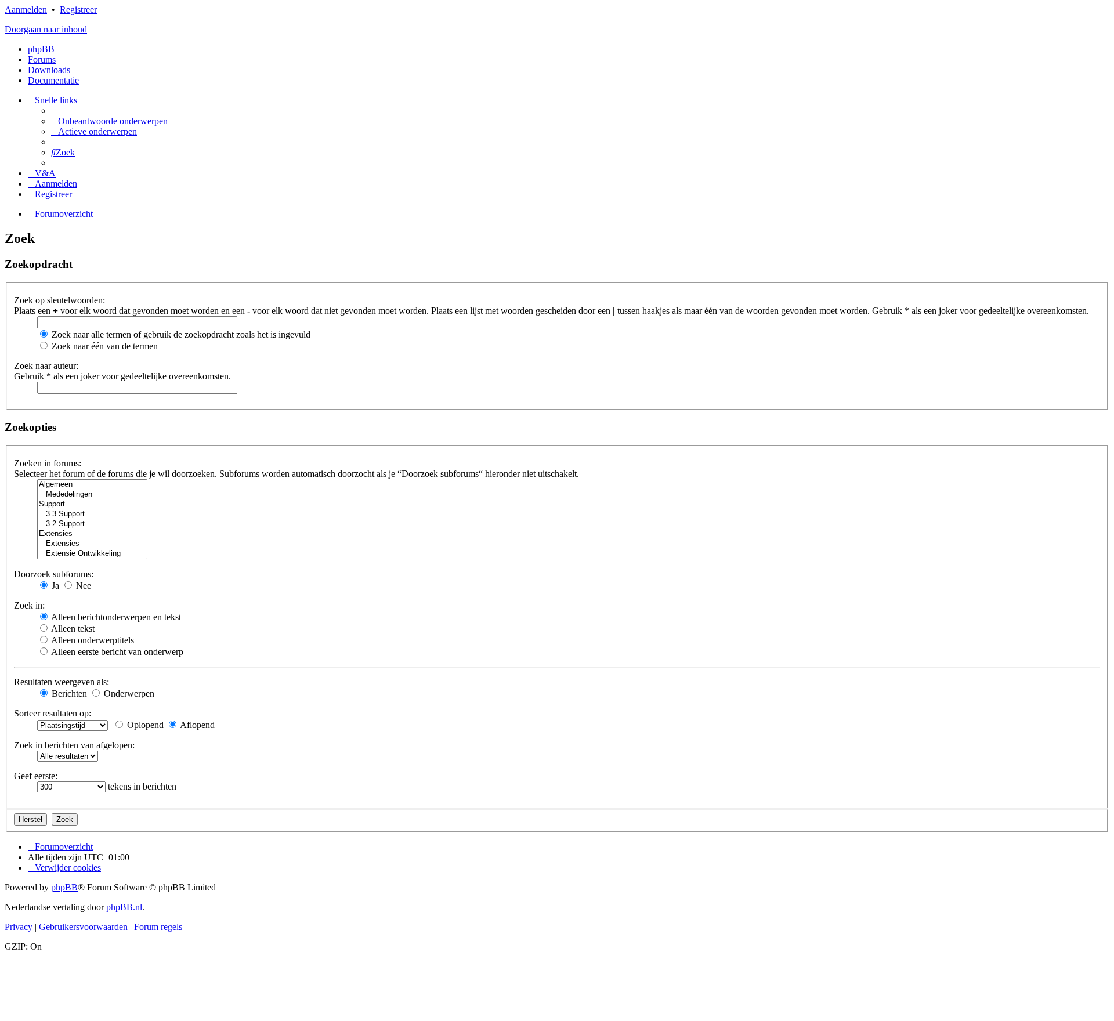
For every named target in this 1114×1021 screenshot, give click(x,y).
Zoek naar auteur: (46, 366)
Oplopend (144, 725)
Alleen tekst (72, 628)
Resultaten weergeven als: (61, 682)
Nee (82, 586)
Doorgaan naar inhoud (46, 29)
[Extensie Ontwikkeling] (92, 554)
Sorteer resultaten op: (52, 713)
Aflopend (196, 725)
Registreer (78, 10)
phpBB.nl (124, 907)
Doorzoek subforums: (53, 574)
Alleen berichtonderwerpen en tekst (115, 617)
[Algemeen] (92, 485)
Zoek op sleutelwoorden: (59, 300)
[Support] (92, 504)
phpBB (41, 49)
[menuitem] (109, 121)
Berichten (68, 693)
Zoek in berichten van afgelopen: (74, 745)
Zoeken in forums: (47, 463)
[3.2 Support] (92, 524)
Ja (54, 586)
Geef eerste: (35, 776)
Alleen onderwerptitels (91, 640)
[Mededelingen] (92, 494)
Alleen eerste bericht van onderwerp (116, 652)
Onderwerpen (128, 693)
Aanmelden (26, 10)
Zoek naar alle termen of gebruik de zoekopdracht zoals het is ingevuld (179, 334)
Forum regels (158, 927)
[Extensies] (92, 534)
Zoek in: (29, 605)
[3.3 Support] (92, 514)
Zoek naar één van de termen (103, 346)
